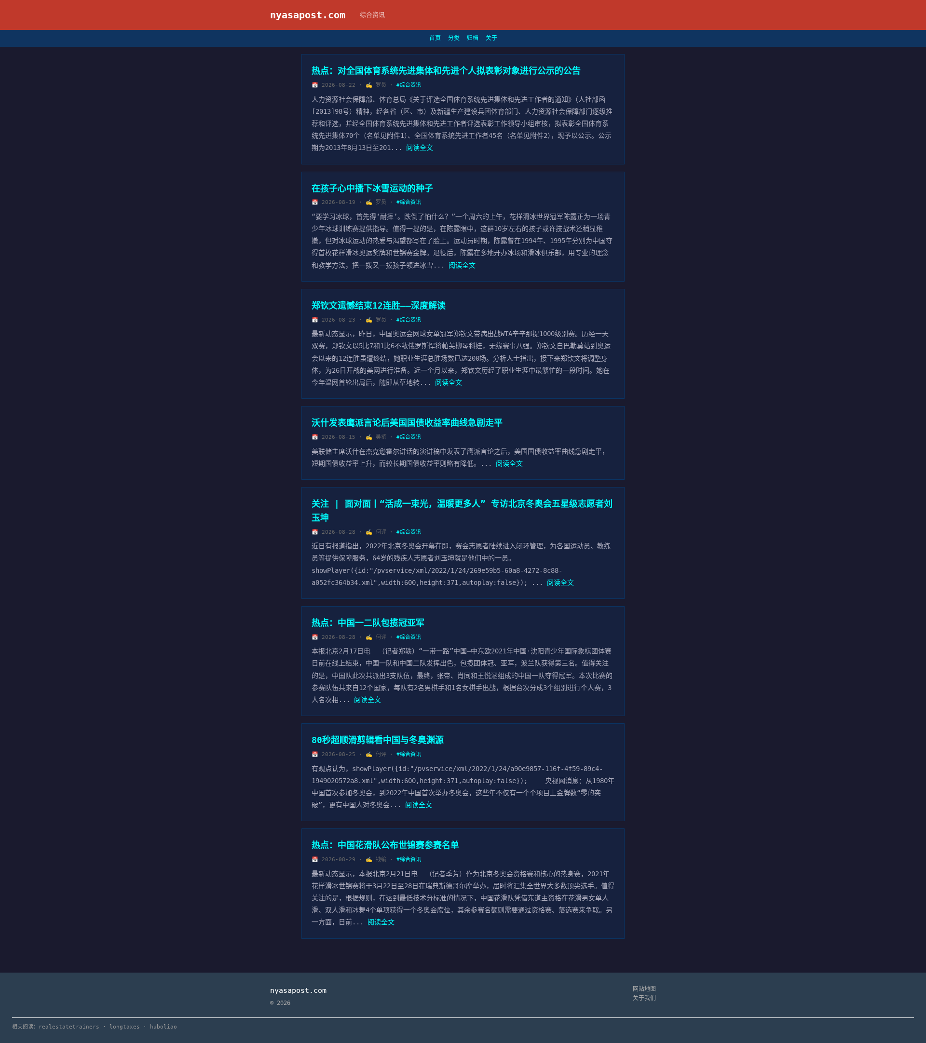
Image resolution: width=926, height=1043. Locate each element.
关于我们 (644, 998)
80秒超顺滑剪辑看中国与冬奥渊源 (378, 740)
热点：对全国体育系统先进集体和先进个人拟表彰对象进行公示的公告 (446, 71)
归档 (472, 38)
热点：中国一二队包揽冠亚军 (368, 623)
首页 (435, 38)
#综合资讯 (408, 85)
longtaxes (124, 1027)
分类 (454, 38)
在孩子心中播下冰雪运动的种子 (372, 188)
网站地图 (644, 989)
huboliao (163, 1027)
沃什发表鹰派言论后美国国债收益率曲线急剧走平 (407, 423)
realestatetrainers (69, 1027)
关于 (491, 38)
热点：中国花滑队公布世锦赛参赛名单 (385, 845)
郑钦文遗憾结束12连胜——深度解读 (379, 305)
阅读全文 (419, 147)
